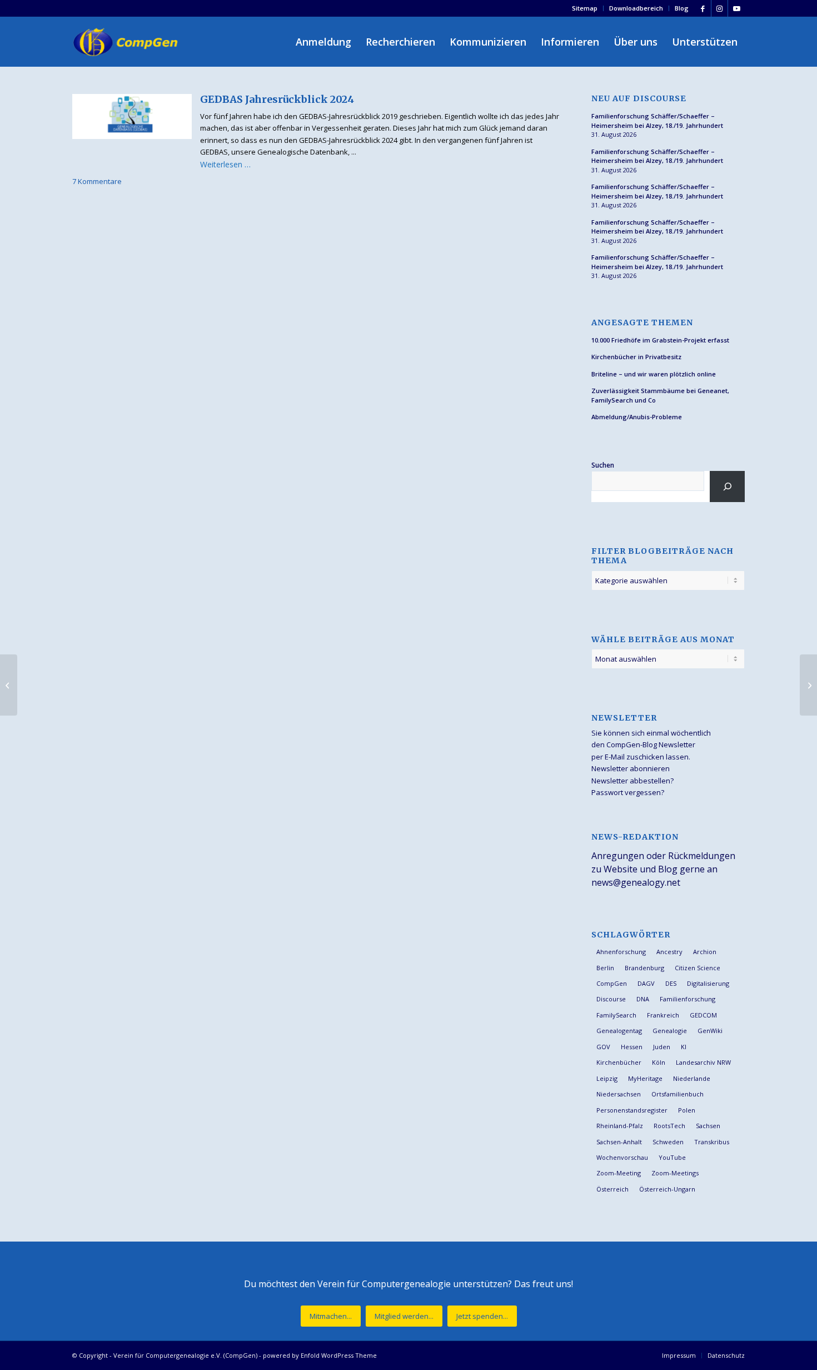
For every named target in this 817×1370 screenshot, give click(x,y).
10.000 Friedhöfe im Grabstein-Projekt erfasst (660, 340)
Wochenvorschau (622, 1157)
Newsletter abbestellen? (632, 781)
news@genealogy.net (635, 882)
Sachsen (708, 1125)
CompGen (611, 983)
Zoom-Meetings (675, 1173)
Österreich (612, 1189)
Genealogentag (619, 1030)
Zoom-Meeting (618, 1173)
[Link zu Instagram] (719, 8)
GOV (603, 1047)
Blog (682, 8)
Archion (704, 951)
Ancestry (669, 951)
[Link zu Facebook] (703, 8)
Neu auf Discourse (638, 98)
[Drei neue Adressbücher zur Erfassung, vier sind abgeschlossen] (808, 685)
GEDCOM (703, 1015)
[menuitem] (585, 8)
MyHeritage (645, 1078)
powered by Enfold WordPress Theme (320, 1355)
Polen (686, 1110)
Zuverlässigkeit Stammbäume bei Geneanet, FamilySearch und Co (660, 395)
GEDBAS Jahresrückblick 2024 (277, 99)
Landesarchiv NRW (703, 1062)
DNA (642, 999)
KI (683, 1047)
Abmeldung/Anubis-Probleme (636, 417)
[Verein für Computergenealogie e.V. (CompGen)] (126, 42)
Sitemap (584, 8)
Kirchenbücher (618, 1062)
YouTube (672, 1157)
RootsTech (669, 1125)
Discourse (611, 999)
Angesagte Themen (642, 322)
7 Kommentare (97, 181)
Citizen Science (697, 968)
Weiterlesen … (225, 164)
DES (670, 983)
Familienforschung (687, 999)
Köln (658, 1062)
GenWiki (710, 1030)
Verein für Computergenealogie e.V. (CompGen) (185, 1355)
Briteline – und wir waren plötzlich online (653, 374)
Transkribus (711, 1142)
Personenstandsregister (631, 1110)
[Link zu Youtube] (736, 8)
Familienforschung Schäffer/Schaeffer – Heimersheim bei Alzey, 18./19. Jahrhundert (657, 121)
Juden (661, 1047)
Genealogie (669, 1030)
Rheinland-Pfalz (619, 1125)
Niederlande (691, 1078)
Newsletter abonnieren (630, 768)
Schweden (668, 1142)
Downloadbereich (636, 8)
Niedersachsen (618, 1094)
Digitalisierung (708, 983)
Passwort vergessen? (627, 792)
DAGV (646, 983)
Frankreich (663, 1015)
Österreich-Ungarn (667, 1189)
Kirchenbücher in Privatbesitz (636, 357)
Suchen (602, 465)
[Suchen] (727, 486)
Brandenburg (644, 968)
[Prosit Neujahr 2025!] (8, 685)
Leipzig (606, 1078)
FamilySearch (616, 1015)
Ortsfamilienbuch (677, 1094)
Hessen (631, 1047)
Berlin (605, 968)
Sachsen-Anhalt (619, 1142)
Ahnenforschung (621, 951)
